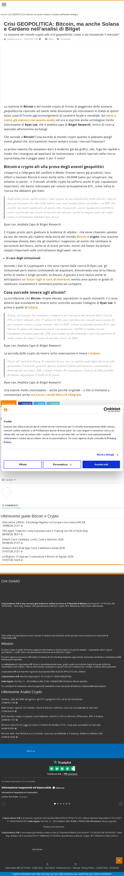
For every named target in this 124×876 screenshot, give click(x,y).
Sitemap (76, 868)
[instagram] (68, 864)
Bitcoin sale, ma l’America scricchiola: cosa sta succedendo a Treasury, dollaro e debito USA (52, 733)
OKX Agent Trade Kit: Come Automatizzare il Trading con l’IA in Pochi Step (45, 530)
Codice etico (37, 868)
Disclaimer (114, 868)
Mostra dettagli (105, 454)
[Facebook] (50, 864)
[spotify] (72, 864)
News (51, 39)
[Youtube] (65, 864)
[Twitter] (54, 864)
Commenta (65, 39)
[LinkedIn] (61, 864)
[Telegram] (76, 864)
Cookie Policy (102, 868)
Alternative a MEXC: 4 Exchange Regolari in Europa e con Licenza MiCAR (43, 522)
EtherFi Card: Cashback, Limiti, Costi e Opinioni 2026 (33, 539)
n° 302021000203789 (17, 821)
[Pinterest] (58, 864)
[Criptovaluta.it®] (62, 4)
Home (3, 14)
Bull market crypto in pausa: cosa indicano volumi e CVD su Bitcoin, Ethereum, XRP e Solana (52, 716)
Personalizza (60, 464)
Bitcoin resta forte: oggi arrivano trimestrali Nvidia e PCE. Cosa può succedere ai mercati (51, 724)
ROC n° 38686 (39, 836)
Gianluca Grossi (14, 39)
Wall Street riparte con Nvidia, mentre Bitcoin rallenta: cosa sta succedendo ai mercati (49, 707)
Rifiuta (22, 464)
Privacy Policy (88, 868)
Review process (64, 868)
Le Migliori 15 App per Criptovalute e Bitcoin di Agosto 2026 (37, 556)
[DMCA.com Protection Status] (67, 849)
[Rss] (47, 864)
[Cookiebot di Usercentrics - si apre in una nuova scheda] (106, 409)
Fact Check (50, 868)
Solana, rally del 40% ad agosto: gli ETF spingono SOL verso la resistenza (41, 699)
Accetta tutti (101, 464)
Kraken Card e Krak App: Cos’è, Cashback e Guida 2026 (33, 548)
